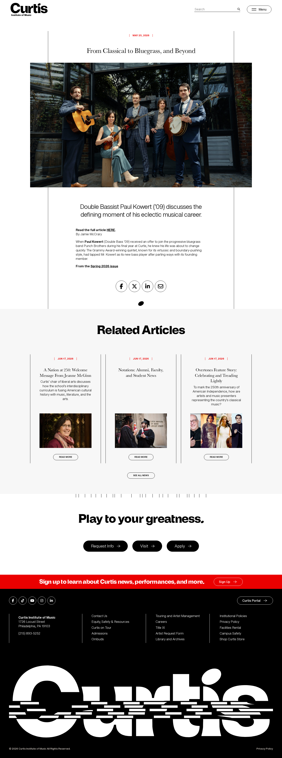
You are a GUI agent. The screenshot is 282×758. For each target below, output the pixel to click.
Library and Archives (170, 639)
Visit (144, 546)
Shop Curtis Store (232, 639)
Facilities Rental (230, 627)
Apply (180, 546)
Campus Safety (230, 633)
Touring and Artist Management (178, 616)
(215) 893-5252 (29, 633)
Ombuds (98, 639)
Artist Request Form (170, 633)
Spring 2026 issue (104, 266)
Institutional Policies (233, 616)
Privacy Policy (229, 622)
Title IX (160, 627)
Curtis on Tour (101, 627)
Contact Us (99, 616)
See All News (141, 475)
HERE (111, 230)
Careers (161, 622)
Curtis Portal (251, 600)
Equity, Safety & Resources (110, 622)
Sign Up (224, 581)
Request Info (102, 546)
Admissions (100, 633)
